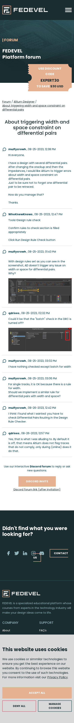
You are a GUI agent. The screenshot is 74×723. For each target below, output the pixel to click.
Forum (6, 102)
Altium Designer (24, 102)
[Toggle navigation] (68, 10)
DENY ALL (19, 706)
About (6, 630)
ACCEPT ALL (37, 693)
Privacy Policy (57, 677)
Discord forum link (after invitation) (37, 489)
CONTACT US (50, 555)
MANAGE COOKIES (55, 706)
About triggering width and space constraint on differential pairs (33, 107)
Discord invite (37, 481)
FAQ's (42, 630)
